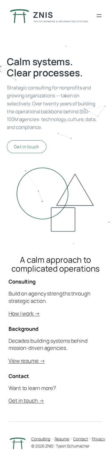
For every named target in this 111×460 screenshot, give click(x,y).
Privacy (98, 438)
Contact (80, 438)
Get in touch (26, 147)
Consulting (40, 438)
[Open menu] (99, 15)
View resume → (27, 360)
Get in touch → (26, 400)
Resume (62, 438)
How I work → (24, 313)
